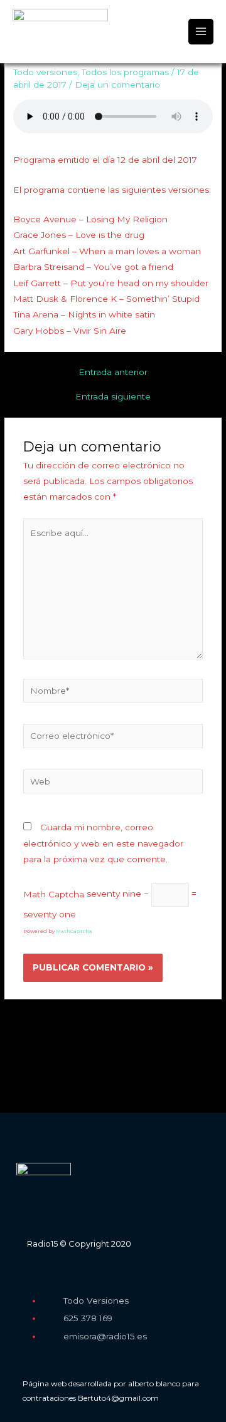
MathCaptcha (74, 931)
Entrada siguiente (113, 397)
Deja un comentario (117, 85)
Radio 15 (46, 44)
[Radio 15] (60, 22)
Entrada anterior (113, 372)
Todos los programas (125, 72)
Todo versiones (45, 72)
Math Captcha (53, 894)
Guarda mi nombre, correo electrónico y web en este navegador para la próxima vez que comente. (103, 843)
